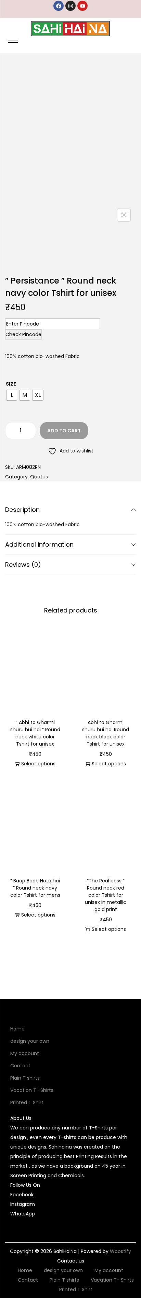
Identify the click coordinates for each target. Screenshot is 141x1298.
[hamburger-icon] (13, 40)
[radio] (12, 395)
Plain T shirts (25, 1078)
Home (17, 1028)
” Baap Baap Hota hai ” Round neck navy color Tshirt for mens (35, 887)
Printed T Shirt (26, 1102)
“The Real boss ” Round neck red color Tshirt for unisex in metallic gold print (105, 895)
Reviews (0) (23, 564)
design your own (29, 1041)
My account (24, 1053)
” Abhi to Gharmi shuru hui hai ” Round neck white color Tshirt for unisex (35, 733)
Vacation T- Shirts (31, 1090)
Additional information (39, 544)
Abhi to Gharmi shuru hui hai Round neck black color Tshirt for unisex (105, 733)
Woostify (120, 1251)
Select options (38, 763)
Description (22, 509)
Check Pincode (23, 334)
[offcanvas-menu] (131, 43)
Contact (20, 1065)
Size (11, 383)
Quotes (39, 476)
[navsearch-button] (117, 43)
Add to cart (64, 430)
